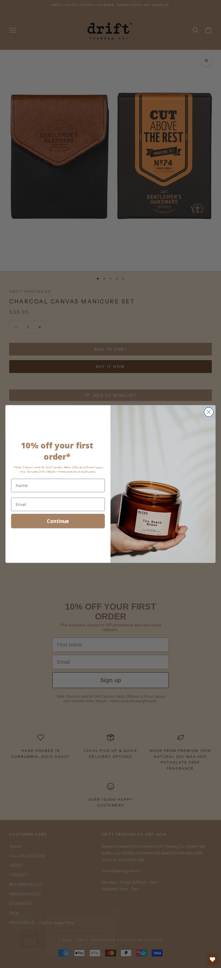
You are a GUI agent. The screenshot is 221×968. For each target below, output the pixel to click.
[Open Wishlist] (212, 959)
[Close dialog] (209, 412)
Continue (58, 521)
